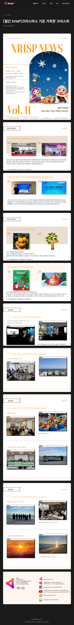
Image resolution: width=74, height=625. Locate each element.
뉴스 (57, 3)
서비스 (44, 3)
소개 (51, 3)
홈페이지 (35, 3)
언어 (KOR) (65, 3)
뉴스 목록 (8, 15)
